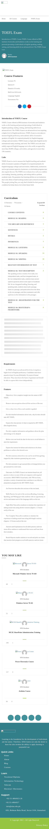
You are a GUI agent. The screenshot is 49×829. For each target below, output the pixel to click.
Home (4, 19)
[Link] (38, 718)
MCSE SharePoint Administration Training (24, 632)
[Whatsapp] (24, 718)
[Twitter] (24, 106)
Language (24, 19)
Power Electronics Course (24, 662)
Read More (24, 563)
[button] (45, 9)
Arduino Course (24, 691)
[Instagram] (18, 718)
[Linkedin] (31, 718)
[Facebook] (20, 106)
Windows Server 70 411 (24, 603)
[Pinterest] (29, 106)
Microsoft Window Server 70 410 (24, 574)
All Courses (13, 19)
